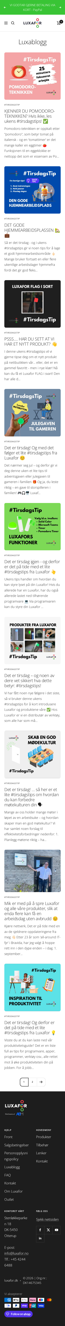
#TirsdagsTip (12, 104)
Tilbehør (42, 1145)
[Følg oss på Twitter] (48, 1230)
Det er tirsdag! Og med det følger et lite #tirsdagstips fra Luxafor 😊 (30, 453)
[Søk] (12, 23)
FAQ (7, 1175)
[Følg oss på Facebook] (40, 1230)
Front (8, 1137)
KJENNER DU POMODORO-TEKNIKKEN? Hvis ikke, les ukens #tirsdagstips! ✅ (29, 116)
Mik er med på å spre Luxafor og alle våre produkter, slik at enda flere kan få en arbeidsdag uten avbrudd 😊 (31, 910)
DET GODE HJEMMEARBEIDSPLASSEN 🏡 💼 (32, 230)
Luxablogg (12, 1167)
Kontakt (10, 1183)
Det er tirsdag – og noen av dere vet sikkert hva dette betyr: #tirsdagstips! (29, 680)
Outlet (9, 1199)
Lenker (41, 1153)
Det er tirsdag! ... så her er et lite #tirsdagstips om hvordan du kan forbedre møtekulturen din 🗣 (31, 797)
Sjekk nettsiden (47, 1219)
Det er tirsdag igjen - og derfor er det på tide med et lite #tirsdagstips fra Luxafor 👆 (32, 566)
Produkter (43, 1137)
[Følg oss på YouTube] (56, 1230)
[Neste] (41, 1082)
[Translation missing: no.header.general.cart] (59, 23)
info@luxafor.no (16, 1253)
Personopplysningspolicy (16, 1156)
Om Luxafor (13, 1191)
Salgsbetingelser (16, 1145)
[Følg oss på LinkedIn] (40, 1238)
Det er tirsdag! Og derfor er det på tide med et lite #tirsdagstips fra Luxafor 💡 (30, 1027)
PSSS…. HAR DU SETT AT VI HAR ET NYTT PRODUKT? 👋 (30, 341)
